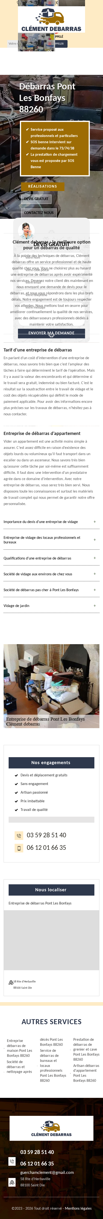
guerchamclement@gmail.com (47, 1173)
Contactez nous (39, 213)
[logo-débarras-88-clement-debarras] (51, 19)
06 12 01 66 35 (46, 848)
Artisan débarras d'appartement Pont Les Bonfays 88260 (86, 1073)
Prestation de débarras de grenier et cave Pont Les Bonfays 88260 (86, 1050)
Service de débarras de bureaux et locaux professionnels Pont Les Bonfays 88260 (53, 1066)
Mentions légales (78, 1209)
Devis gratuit (36, 199)
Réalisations (42, 187)
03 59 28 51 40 (46, 835)
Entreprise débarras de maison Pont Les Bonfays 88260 (19, 1048)
